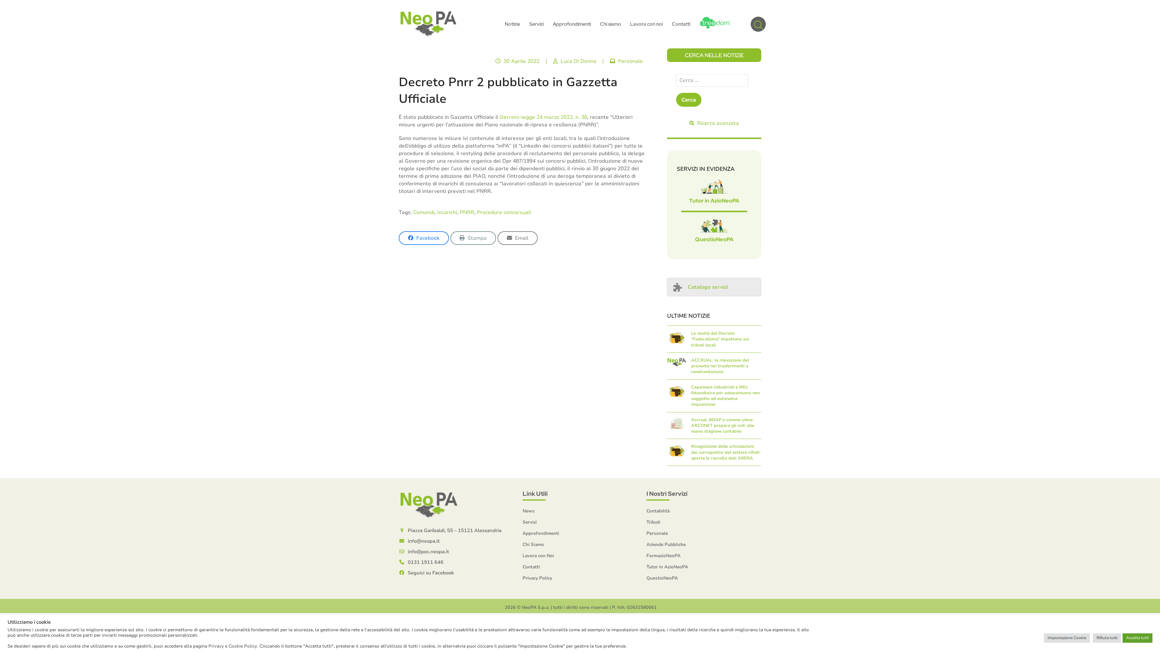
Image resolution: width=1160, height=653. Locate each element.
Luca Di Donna (578, 61)
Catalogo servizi (708, 287)
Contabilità (658, 511)
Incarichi (447, 212)
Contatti (531, 567)
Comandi (423, 212)
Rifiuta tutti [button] (1107, 638)
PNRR (467, 212)
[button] (758, 24)
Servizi (530, 522)
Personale (630, 61)
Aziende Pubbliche (666, 544)
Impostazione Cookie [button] (1067, 638)
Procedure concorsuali (504, 212)
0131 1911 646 (425, 562)
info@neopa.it (424, 541)
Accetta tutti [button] (1137, 638)
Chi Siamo (533, 544)
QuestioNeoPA (714, 239)
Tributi (653, 522)
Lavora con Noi (538, 556)
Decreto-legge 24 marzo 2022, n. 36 (543, 117)
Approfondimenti (541, 533)
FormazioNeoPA (663, 556)
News (529, 511)
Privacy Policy (537, 578)
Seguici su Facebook (431, 573)
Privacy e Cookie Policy (232, 646)
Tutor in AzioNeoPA (714, 200)
